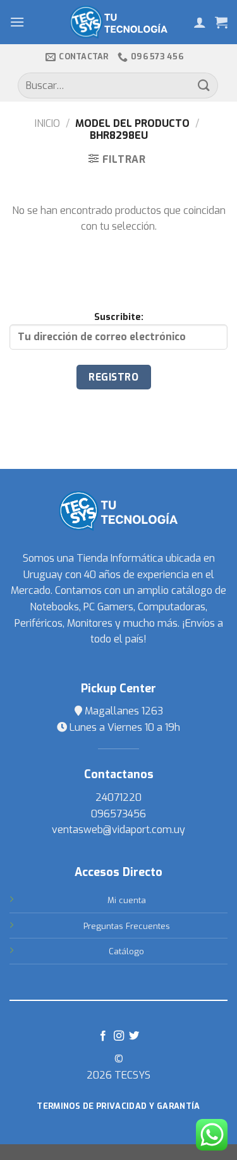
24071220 (118, 797)
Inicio (47, 123)
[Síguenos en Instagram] (118, 1036)
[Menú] (17, 21)
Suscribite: (118, 317)
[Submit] (204, 85)
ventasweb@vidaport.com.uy (118, 829)
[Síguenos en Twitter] (134, 1036)
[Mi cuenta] (199, 22)
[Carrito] (221, 22)
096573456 (118, 813)
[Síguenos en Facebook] (103, 1036)
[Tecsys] (118, 22)
